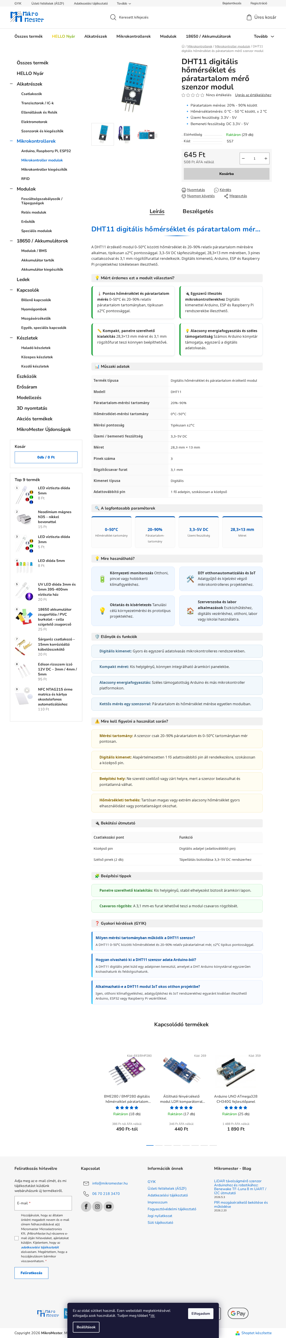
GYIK (17, 3)
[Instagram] (97, 1206)
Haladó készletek (36, 347)
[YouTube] (109, 1206)
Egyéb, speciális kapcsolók (43, 327)
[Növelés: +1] (265, 158)
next (268, 1097)
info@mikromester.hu (110, 1183)
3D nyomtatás (32, 408)
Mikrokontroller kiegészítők (44, 169)
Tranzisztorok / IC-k (37, 103)
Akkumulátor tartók (37, 260)
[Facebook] (86, 1206)
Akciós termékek (34, 419)
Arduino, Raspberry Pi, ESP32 (46, 151)
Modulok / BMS (34, 250)
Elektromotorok (34, 121)
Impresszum (158, 1202)
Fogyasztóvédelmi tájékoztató (172, 1209)
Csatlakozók (31, 93)
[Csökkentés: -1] (243, 158)
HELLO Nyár (30, 73)
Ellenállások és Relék (39, 112)
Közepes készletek (37, 357)
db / (46, 457)
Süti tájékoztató (160, 1222)
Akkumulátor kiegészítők (42, 269)
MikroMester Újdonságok (44, 429)
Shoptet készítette (256, 1333)
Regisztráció (259, 3)
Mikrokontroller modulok (42, 160)
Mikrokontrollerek (36, 141)
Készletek (27, 338)
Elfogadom (200, 1313)
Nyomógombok (34, 309)
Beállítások (86, 1327)
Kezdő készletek (35, 366)
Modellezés (29, 397)
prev (95, 1097)
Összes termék (32, 63)
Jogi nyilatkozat (160, 1215)
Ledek (23, 279)
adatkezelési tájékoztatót (40, 1247)
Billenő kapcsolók (36, 300)
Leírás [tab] (157, 211)
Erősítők (28, 221)
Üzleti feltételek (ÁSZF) (47, 3)
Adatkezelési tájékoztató (91, 3)
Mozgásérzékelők (36, 318)
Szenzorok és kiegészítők (42, 131)
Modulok (26, 189)
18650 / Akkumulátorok (42, 241)
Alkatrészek (29, 84)
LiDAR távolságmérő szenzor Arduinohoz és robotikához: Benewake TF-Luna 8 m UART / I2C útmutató (240, 1187)
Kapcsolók (28, 290)
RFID (25, 178)
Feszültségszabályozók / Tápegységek (41, 201)
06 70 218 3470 (106, 1193)
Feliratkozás (31, 1273)
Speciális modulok (36, 230)
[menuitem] (28, 36)
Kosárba (226, 173)
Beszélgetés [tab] (198, 211)
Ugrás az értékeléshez (253, 95)
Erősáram (27, 387)
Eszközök (27, 376)
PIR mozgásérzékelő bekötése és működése (241, 1205)
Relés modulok (33, 212)
